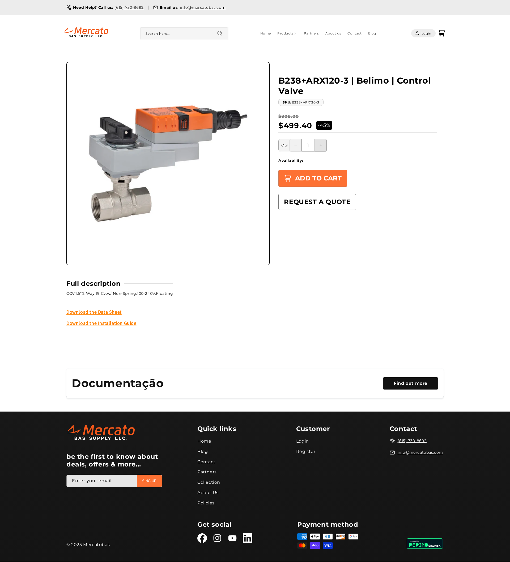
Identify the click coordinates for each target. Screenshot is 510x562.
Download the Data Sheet (94, 312)
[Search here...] (220, 33)
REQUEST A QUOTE (317, 202)
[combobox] (184, 33)
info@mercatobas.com (203, 7)
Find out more (410, 383)
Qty (284, 145)
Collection (208, 482)
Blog (202, 451)
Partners (207, 472)
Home (204, 441)
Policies (206, 502)
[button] (287, 33)
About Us (208, 492)
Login (302, 441)
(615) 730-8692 (128, 7)
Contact (206, 461)
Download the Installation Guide (101, 323)
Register (306, 451)
